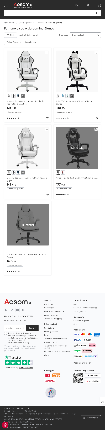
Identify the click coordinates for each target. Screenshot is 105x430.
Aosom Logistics (51, 315)
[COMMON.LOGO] (22, 5)
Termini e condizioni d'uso (55, 339)
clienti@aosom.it (23, 408)
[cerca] (97, 13)
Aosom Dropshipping (53, 319)
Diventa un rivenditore (54, 311)
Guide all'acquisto (81, 321)
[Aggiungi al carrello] (47, 118)
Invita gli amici (80, 311)
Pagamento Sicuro (83, 363)
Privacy (47, 335)
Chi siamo (48, 304)
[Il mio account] (88, 5)
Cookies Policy (50, 342)
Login (76, 304)
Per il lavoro (9, 23)
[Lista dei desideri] (76, 5)
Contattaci (49, 308)
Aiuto (46, 355)
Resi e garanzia (51, 331)
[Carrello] (99, 5)
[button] (5, 425)
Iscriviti (32, 328)
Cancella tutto (30, 42)
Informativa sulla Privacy (18, 342)
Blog (75, 324)
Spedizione (49, 328)
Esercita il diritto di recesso (85, 308)
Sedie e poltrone (26, 23)
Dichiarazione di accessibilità (57, 351)
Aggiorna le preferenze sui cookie (55, 347)
